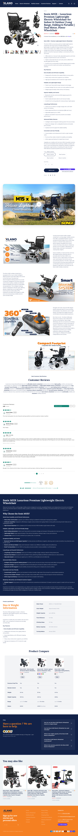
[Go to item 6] (27, 52)
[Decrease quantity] (46, 164)
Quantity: (46, 161)
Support (54, 3)
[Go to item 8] (37, 52)
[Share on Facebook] (48, 175)
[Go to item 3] (12, 52)
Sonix (45, 10)
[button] (24, 824)
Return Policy (44, 812)
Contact (61, 3)
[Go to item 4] (17, 52)
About (42, 822)
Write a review (58, 406)
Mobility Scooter (35, 3)
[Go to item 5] (22, 52)
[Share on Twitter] (50, 175)
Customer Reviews (46, 3)
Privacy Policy (44, 810)
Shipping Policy (45, 815)
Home (16, 3)
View (22, 677)
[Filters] (71, 406)
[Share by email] (55, 175)
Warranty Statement (46, 819)
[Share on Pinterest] (52, 175)
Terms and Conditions (46, 817)
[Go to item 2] (7, 52)
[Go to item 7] (32, 52)
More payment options (67, 171)
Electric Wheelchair (25, 3)
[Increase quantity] (52, 164)
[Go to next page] (43, 474)
